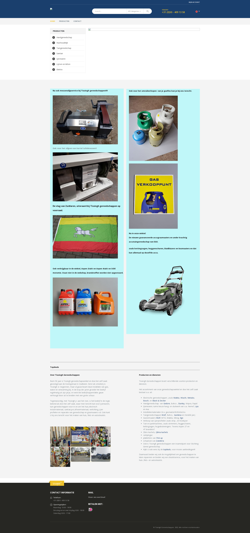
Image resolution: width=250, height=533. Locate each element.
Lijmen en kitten (63, 64)
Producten (64, 21)
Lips (197, 406)
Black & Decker (159, 400)
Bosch (146, 400)
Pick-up (159, 438)
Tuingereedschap (64, 48)
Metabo (191, 398)
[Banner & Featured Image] (144, 50)
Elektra (59, 69)
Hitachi (183, 398)
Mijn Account (194, 2)
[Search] (148, 11)
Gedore (167, 403)
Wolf (164, 415)
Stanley (181, 403)
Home (52, 21)
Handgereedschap (64, 37)
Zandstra (160, 441)
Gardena (177, 415)
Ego (181, 418)
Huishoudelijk (62, 42)
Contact (77, 21)
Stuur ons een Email (96, 497)
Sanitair (60, 53)
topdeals (167, 449)
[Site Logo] (66, 11)
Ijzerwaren (61, 59)
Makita (176, 398)
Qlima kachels (162, 432)
